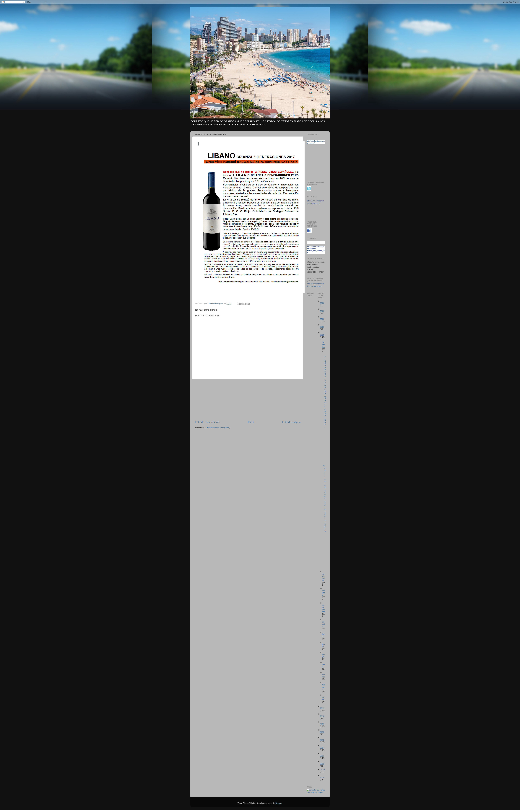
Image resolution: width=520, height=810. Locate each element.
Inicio (251, 422)
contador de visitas (315, 792)
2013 (322, 756)
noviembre (323, 577)
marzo (323, 676)
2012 (322, 764)
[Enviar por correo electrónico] (238, 304)
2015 (322, 740)
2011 (323, 770)
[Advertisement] (247, 400)
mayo (323, 655)
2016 (322, 732)
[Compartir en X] (243, 304)
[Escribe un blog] (241, 304)
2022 (322, 319)
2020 (322, 335)
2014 (322, 748)
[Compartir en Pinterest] (249, 304)
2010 (322, 778)
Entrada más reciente (207, 422)
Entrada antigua (291, 422)
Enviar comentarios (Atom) (218, 428)
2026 (322, 303)
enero (323, 698)
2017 (322, 724)
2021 (322, 327)
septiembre (323, 608)
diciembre (323, 344)
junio (323, 645)
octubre (323, 593)
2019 (322, 708)
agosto (323, 624)
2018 (322, 716)
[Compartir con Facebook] (246, 304)
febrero (323, 687)
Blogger (278, 803)
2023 (322, 311)
